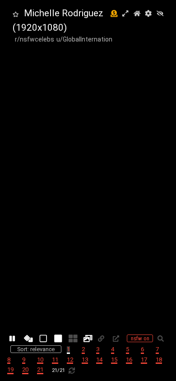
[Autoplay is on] (13, 339)
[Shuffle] (28, 339)
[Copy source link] (117, 339)
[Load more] (73, 370)
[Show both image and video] (88, 339)
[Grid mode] (73, 339)
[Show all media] (43, 339)
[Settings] (148, 14)
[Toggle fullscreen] (125, 14)
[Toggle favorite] (16, 15)
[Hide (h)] (160, 14)
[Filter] (162, 339)
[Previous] (88, 324)
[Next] (88, 57)
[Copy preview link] (102, 339)
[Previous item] (13, 190)
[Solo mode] (58, 339)
